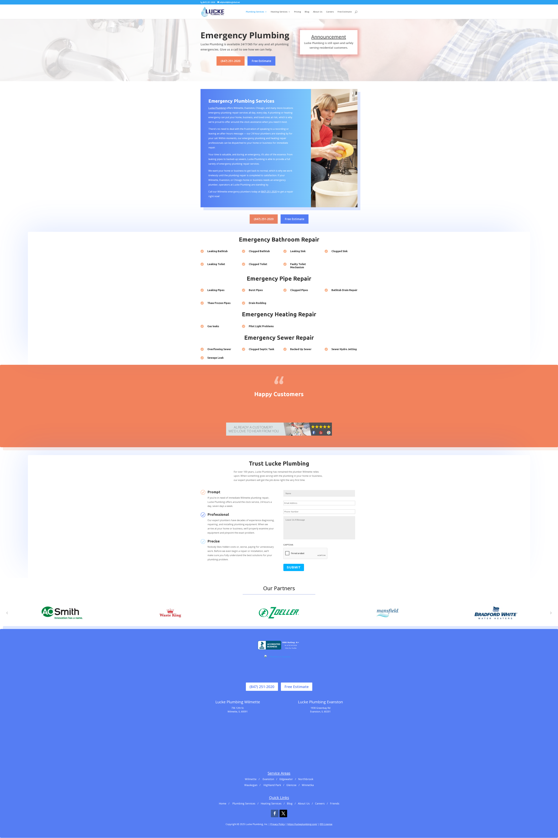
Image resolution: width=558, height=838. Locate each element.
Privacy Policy (277, 824)
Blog (307, 12)
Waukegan (250, 785)
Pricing (297, 12)
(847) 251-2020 (230, 61)
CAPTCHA (288, 545)
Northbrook (305, 779)
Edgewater (286, 779)
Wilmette (250, 779)
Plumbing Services (255, 12)
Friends (334, 803)
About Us (317, 12)
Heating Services (279, 12)
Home (222, 803)
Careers (330, 12)
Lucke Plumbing (217, 108)
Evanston (268, 779)
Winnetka (308, 785)
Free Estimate (345, 12)
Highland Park (272, 785)
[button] (7, 613)
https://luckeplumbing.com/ (302, 824)
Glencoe (291, 785)
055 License (326, 824)
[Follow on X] (283, 813)
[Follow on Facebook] (274, 813)
